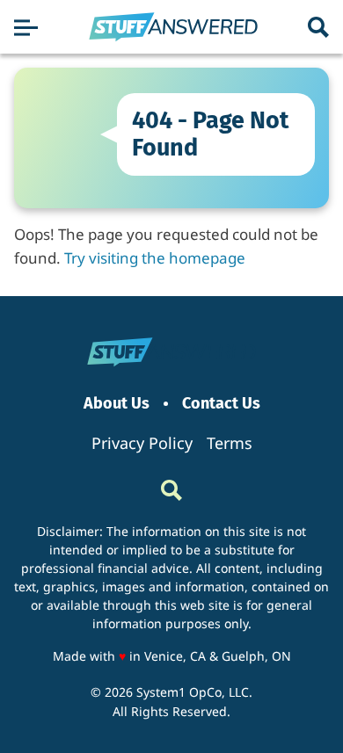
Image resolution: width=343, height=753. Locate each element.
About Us (117, 404)
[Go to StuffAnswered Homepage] (173, 27)
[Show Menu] (26, 27)
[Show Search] (318, 27)
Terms (229, 442)
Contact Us (221, 404)
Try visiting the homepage (154, 258)
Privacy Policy (142, 442)
